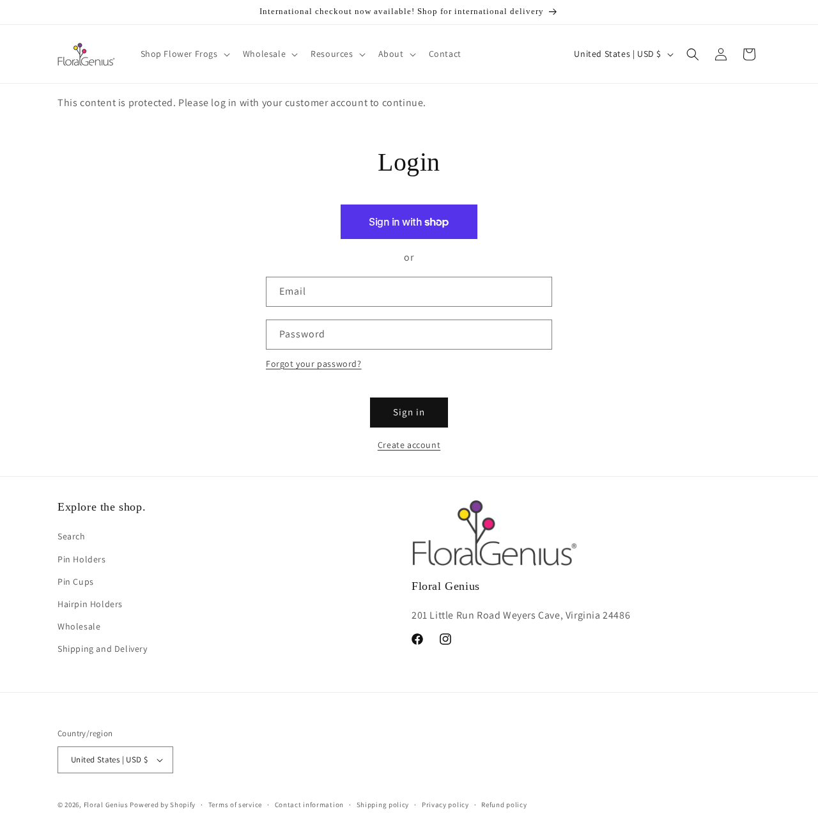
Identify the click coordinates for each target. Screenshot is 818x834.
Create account (409, 445)
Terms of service (235, 804)
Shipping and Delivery (103, 648)
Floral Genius (106, 804)
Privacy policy (445, 804)
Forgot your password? (314, 363)
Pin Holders (82, 559)
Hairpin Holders (90, 604)
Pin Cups (76, 581)
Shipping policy (383, 804)
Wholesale (79, 626)
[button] (184, 53)
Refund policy (504, 804)
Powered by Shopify (163, 804)
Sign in (409, 412)
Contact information (309, 804)
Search (72, 536)
